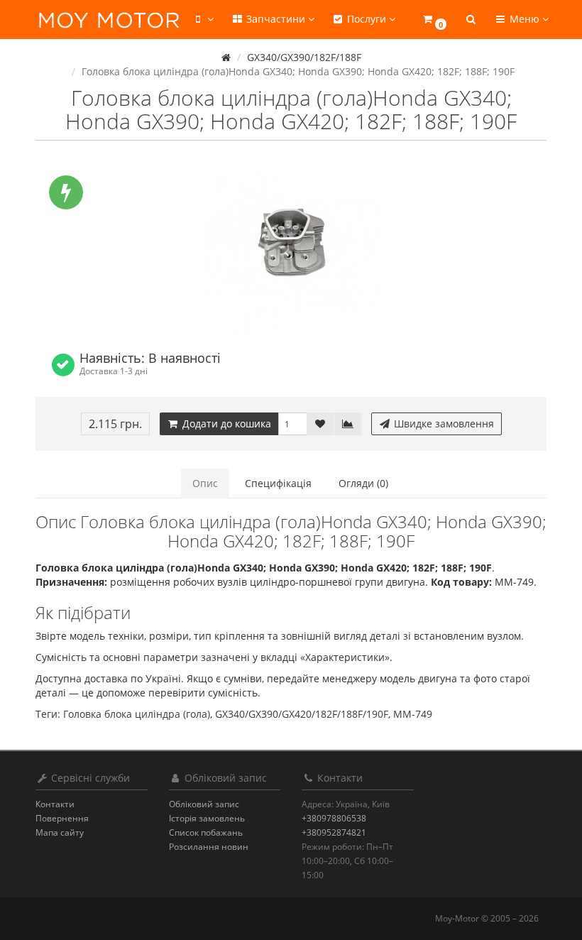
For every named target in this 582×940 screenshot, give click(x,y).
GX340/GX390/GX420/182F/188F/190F (301, 714)
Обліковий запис (204, 804)
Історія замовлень (207, 818)
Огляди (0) (363, 483)
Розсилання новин (208, 847)
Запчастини (275, 19)
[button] (434, 19)
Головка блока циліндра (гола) (136, 714)
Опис (205, 483)
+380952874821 (334, 832)
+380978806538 (334, 818)
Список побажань (206, 832)
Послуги (366, 19)
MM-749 (412, 714)
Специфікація (278, 483)
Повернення (62, 818)
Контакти (55, 804)
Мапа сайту (59, 832)
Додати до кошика (225, 423)
